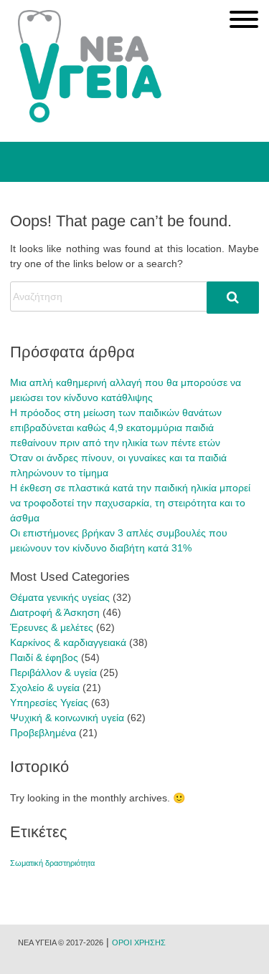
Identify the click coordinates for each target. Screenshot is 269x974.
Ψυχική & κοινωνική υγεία (67, 717)
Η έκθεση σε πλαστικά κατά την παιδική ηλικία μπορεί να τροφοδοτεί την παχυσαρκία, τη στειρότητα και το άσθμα (130, 503)
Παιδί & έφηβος (44, 657)
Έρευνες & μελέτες (51, 627)
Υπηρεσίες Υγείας (49, 702)
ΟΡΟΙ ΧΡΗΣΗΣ (139, 942)
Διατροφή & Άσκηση (55, 612)
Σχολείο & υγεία (45, 687)
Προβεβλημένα (43, 732)
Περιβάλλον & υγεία (53, 672)
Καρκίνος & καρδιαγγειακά (68, 642)
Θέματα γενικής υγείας (60, 597)
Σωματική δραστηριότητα (52, 863)
